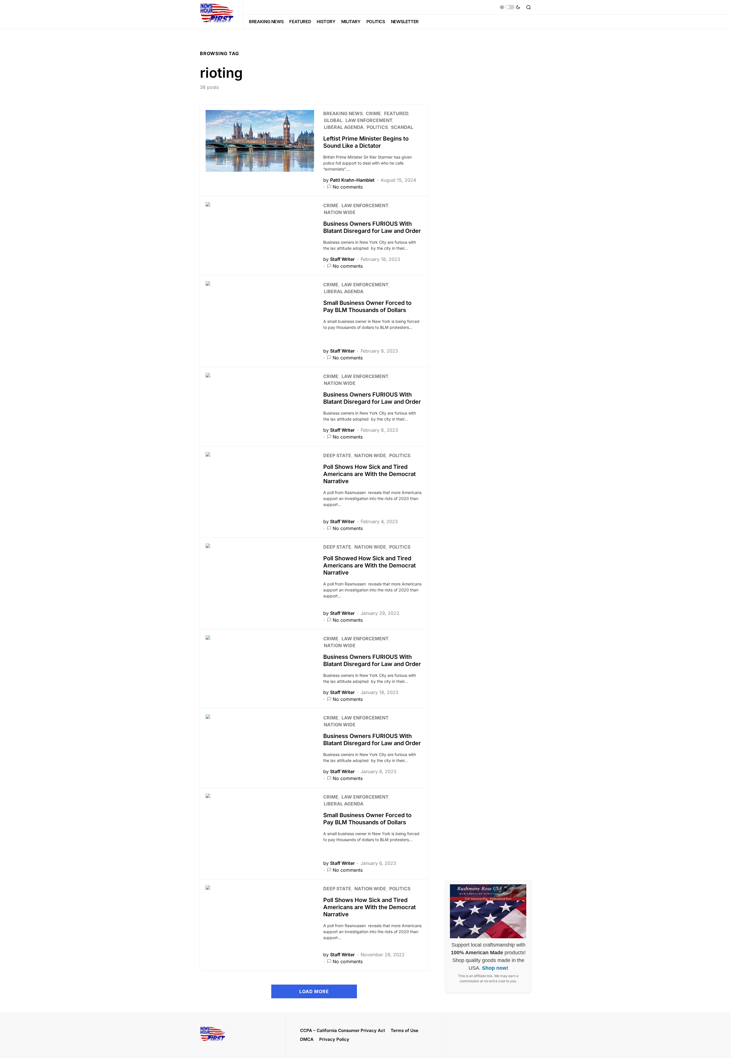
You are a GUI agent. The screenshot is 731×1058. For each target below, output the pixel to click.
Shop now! (495, 968)
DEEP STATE (337, 455)
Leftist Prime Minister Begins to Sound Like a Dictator (366, 142)
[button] (510, 7)
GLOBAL (333, 120)
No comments (348, 187)
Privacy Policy (334, 1039)
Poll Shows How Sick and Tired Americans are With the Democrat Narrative (369, 474)
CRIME (373, 113)
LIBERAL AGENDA (344, 127)
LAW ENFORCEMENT (369, 120)
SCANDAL (402, 127)
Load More (314, 991)
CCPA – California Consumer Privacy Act (342, 1030)
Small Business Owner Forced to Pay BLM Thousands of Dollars (367, 306)
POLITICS (377, 127)
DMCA (307, 1039)
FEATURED (396, 113)
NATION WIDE (340, 212)
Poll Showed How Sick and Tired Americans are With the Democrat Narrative (369, 565)
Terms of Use (404, 1030)
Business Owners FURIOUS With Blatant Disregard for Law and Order (372, 227)
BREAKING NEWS (343, 113)
